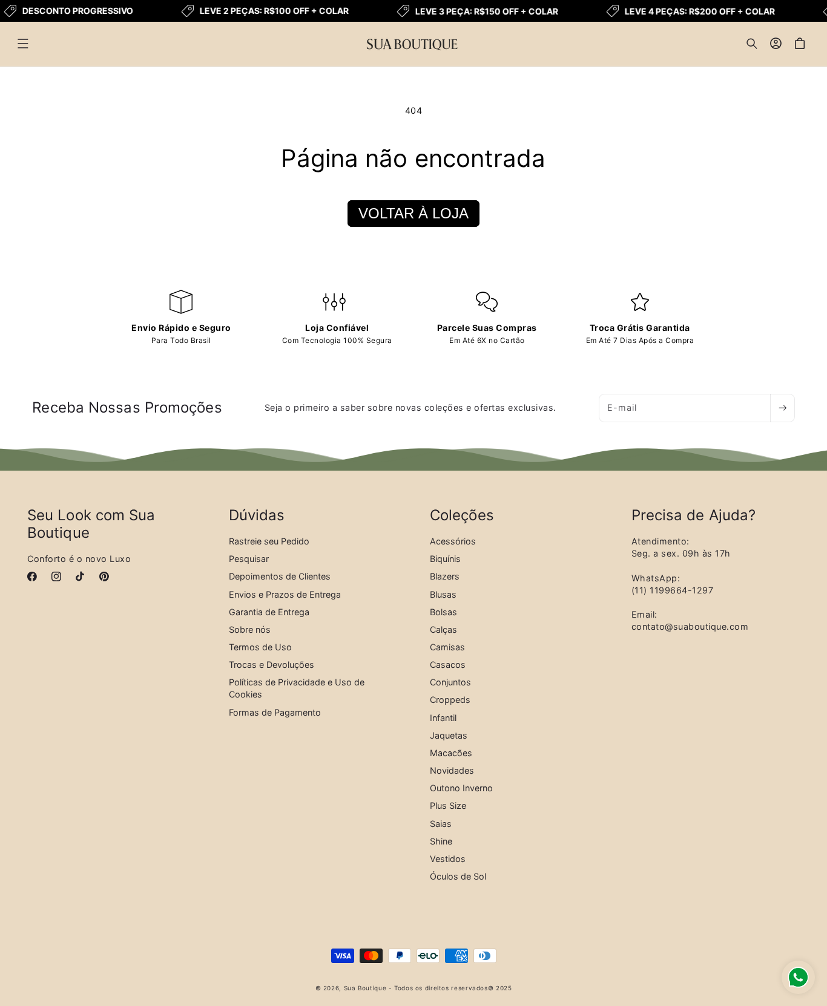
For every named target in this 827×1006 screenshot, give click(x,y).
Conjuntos (450, 682)
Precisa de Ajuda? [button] (693, 515)
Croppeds (450, 699)
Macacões (451, 752)
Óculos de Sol (458, 876)
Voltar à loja (413, 213)
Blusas (443, 594)
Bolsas (443, 611)
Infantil (443, 717)
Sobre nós (250, 629)
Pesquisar (249, 559)
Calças (443, 629)
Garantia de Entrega (269, 611)
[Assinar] (782, 408)
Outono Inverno (461, 788)
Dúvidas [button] (257, 515)
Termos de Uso (260, 646)
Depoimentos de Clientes (280, 576)
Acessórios (453, 541)
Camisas (447, 646)
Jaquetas (448, 735)
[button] (23, 43)
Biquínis (445, 559)
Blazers (445, 576)
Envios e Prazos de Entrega (285, 594)
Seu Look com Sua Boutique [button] (91, 524)
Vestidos (448, 858)
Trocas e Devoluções (271, 664)
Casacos (448, 664)
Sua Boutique (365, 987)
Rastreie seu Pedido (269, 541)
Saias (441, 823)
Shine (441, 840)
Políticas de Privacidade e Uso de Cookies (296, 688)
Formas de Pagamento (275, 712)
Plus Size (448, 805)
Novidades (452, 770)
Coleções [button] (462, 515)
